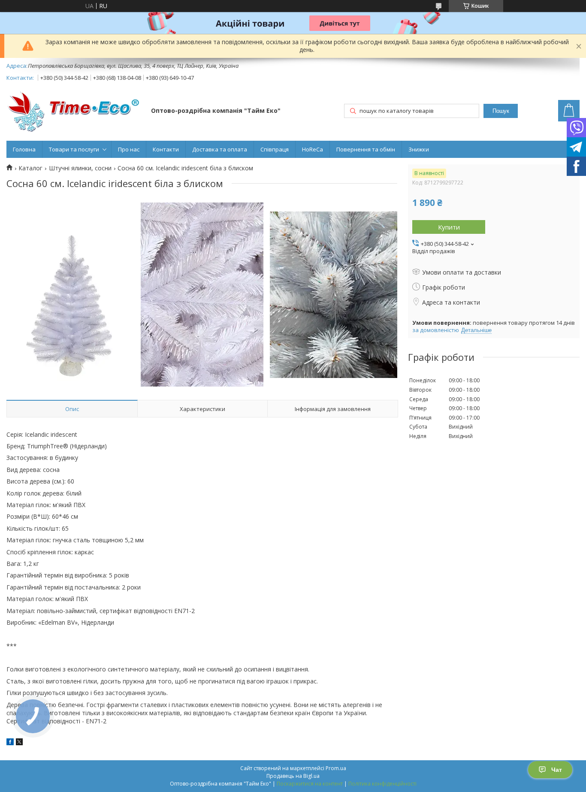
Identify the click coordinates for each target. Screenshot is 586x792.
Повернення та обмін (365, 149)
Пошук (500, 111)
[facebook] (10, 743)
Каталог (30, 168)
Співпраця (274, 149)
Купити (449, 227)
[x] (19, 743)
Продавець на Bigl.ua (293, 776)
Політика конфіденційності (382, 783)
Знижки (418, 149)
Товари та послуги (74, 149)
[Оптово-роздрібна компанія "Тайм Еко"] (74, 111)
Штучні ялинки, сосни (80, 168)
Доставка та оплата (219, 149)
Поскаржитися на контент (310, 783)
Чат (556, 769)
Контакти (166, 149)
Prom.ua (336, 768)
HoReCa (312, 149)
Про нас (128, 149)
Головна (24, 149)
